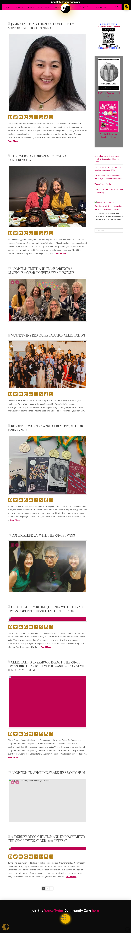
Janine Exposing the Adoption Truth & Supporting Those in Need (41, 26)
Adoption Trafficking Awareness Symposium (48, 772)
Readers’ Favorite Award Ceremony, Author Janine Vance (45, 428)
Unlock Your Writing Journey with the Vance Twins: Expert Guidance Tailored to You (47, 609)
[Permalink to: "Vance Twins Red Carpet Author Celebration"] (47, 364)
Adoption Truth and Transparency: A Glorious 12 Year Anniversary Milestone (41, 270)
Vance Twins (54, 910)
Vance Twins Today (103, 184)
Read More (13, 141)
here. (96, 910)
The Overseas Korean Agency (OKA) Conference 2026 (37, 158)
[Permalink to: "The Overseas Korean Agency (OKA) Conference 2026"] (47, 196)
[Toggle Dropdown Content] (65, 8)
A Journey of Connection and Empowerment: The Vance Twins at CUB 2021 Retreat (46, 838)
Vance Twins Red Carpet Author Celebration (48, 335)
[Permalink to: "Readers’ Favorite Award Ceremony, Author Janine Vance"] (47, 465)
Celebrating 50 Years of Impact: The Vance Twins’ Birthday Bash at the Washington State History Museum (46, 666)
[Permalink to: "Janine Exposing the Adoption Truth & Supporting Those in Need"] (47, 72)
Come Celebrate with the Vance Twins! (44, 535)
